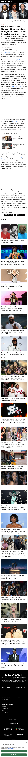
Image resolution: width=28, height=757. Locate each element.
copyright (14, 121)
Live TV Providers (6, 693)
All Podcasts (5, 691)
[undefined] (7, 138)
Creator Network (6, 697)
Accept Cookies (14, 754)
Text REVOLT (5, 710)
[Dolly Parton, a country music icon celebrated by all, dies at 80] (14, 610)
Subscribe (4, 706)
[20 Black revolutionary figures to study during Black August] (14, 231)
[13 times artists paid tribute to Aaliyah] (14, 478)
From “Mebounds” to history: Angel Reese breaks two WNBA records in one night (13, 599)
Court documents (16, 86)
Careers (18, 697)
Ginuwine (7, 52)
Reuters (19, 59)
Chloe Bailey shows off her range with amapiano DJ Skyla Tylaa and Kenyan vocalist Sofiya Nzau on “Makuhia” (12, 286)
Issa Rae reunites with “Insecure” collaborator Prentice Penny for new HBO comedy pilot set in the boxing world (13, 531)
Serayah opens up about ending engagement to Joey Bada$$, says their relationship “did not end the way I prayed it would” (13, 642)
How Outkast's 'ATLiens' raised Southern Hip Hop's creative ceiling (13, 399)
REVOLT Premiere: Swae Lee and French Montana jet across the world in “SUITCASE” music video (13, 577)
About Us (18, 689)
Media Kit (18, 695)
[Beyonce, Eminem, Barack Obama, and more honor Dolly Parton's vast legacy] (14, 457)
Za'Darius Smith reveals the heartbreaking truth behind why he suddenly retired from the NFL (13, 332)
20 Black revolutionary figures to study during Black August (12, 241)
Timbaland (22, 214)
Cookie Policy (11, 748)
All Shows (4, 689)
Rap (18, 214)
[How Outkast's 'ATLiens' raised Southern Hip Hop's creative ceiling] (14, 389)
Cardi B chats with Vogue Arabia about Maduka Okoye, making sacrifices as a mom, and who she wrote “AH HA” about (12, 378)
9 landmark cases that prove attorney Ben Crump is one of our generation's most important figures (13, 665)
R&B (15, 214)
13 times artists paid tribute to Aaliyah (12, 487)
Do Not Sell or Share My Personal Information (14, 751)
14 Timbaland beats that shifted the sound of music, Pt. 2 (19, 146)
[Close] (26, 742)
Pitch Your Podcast (7, 695)
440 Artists (5, 699)
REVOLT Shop (6, 712)
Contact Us (5, 708)
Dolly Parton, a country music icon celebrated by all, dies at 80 (11, 620)
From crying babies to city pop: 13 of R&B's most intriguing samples (19, 138)
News (2, 24)
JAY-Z (12, 214)
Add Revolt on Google (10, 49)
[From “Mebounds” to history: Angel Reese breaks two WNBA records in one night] (14, 588)
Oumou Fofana (7, 47)
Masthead (18, 691)
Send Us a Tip (19, 693)
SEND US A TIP (14, 723)
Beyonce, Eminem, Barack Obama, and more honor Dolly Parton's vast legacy (12, 467)
